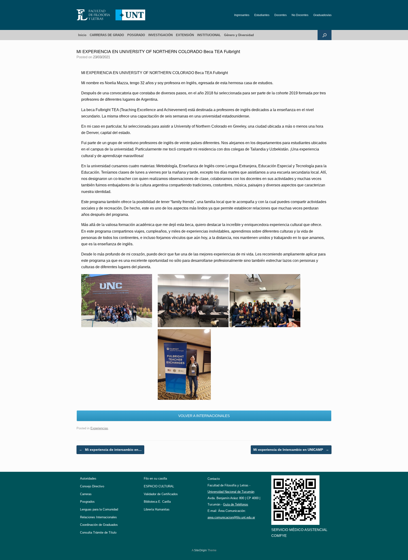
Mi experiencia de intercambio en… (110, 449)
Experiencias (99, 428)
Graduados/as (322, 15)
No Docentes (300, 15)
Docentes (280, 15)
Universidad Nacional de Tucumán (231, 491)
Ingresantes (241, 15)
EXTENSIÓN (185, 35)
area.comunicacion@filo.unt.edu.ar (231, 517)
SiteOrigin (200, 550)
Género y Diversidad (239, 35)
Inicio (82, 35)
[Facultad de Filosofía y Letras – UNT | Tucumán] (110, 15)
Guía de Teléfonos (235, 504)
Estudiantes (261, 15)
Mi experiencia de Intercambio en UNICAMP (291, 449)
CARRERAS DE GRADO (107, 35)
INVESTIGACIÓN (160, 35)
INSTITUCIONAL (209, 35)
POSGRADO (136, 35)
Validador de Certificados (161, 494)
